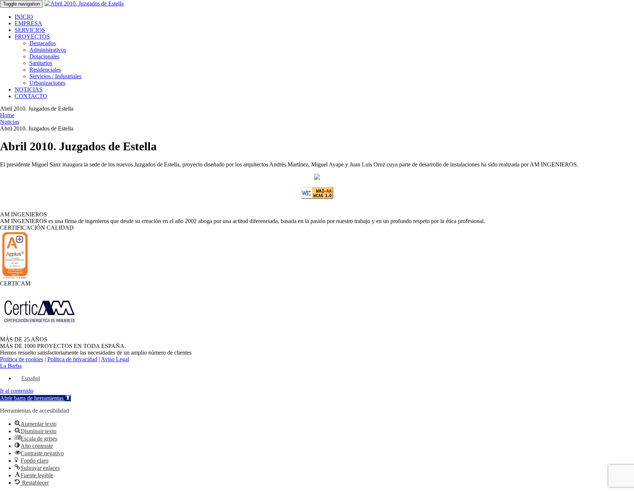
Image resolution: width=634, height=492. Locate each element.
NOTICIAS (29, 89)
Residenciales (45, 70)
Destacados (42, 43)
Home (7, 115)
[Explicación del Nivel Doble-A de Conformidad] (317, 197)
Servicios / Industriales (55, 76)
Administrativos (47, 50)
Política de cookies (21, 359)
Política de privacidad (72, 359)
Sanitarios (40, 63)
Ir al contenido (16, 391)
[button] (35, 398)
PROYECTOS (32, 36)
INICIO (24, 17)
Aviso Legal (115, 359)
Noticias (9, 122)
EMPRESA (28, 23)
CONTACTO (31, 96)
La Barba (11, 366)
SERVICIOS (30, 30)
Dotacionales (44, 56)
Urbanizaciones (47, 83)
